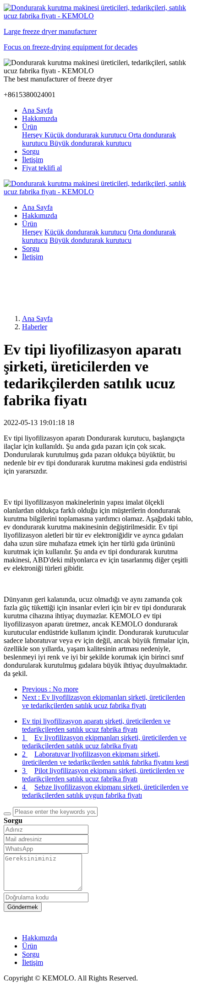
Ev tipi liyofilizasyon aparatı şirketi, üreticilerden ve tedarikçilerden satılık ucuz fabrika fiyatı (96, 725)
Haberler (34, 327)
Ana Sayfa (37, 110)
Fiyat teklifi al (42, 168)
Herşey (33, 135)
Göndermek (22, 907)
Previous (50, 689)
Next (103, 701)
